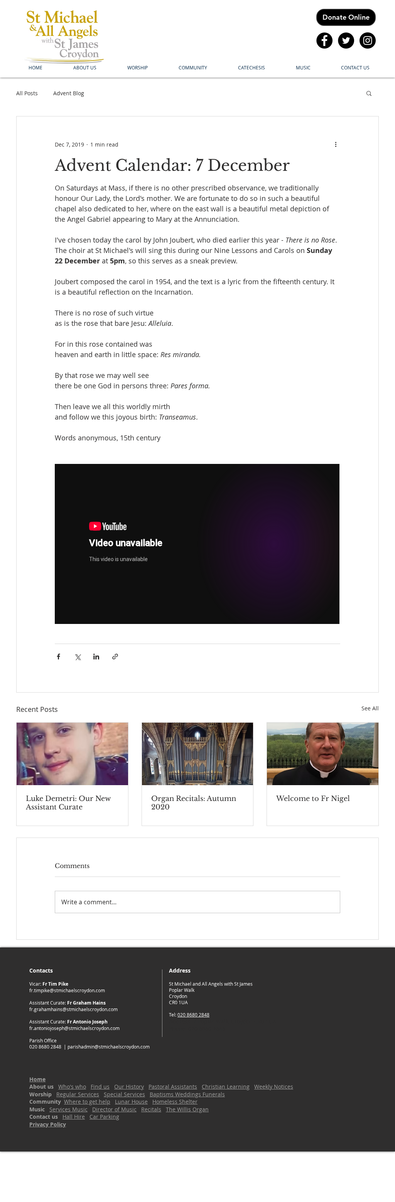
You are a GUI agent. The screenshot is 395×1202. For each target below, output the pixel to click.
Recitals (151, 1109)
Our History (129, 1086)
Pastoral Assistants (173, 1086)
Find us (100, 1086)
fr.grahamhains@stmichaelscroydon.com (73, 1009)
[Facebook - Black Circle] (324, 40)
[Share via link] (115, 656)
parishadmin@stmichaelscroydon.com (109, 1047)
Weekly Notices (273, 1086)
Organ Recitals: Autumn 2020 (193, 802)
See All (370, 708)
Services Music (68, 1109)
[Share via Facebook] (58, 656)
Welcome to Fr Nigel (313, 798)
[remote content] (197, 544)
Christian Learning (226, 1086)
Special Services (124, 1094)
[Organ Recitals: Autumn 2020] (197, 754)
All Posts (27, 93)
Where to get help (87, 1101)
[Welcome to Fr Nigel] (322, 754)
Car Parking (104, 1116)
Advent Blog (68, 93)
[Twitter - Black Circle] (346, 40)
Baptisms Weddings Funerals (187, 1094)
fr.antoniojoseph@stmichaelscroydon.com (74, 1028)
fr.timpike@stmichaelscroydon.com (67, 990)
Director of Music (114, 1109)
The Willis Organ (187, 1109)
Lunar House (131, 1101)
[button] (85, 67)
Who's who (72, 1086)
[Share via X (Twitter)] (77, 656)
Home (37, 1079)
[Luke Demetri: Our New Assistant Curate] (72, 754)
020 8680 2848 (193, 1015)
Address (179, 1021)
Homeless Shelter (175, 1101)
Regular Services (77, 1094)
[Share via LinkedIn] (96, 656)
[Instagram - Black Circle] (368, 40)
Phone (177, 1028)
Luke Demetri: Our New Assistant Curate (68, 802)
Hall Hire (73, 1116)
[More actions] (335, 144)
